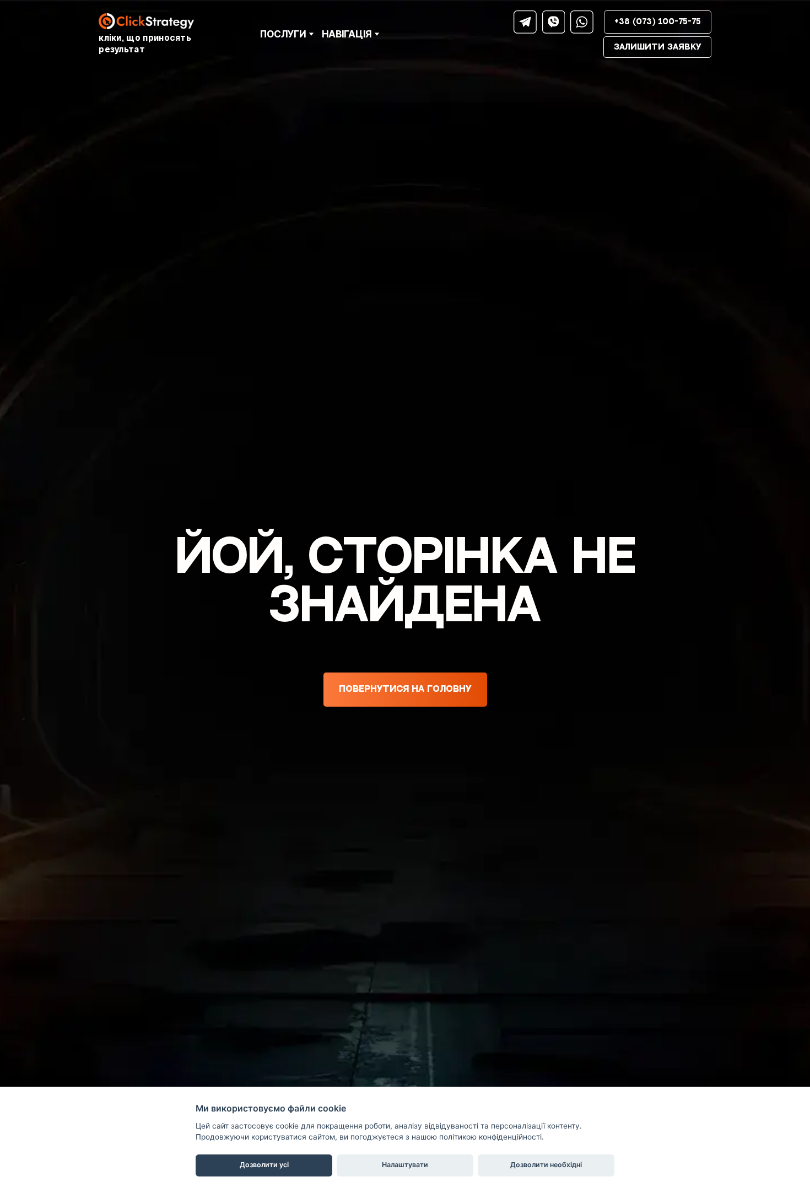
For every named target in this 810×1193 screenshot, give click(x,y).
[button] (525, 22)
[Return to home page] (166, 21)
